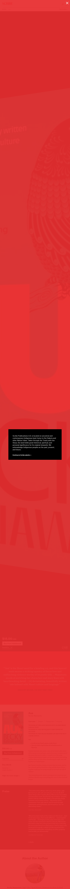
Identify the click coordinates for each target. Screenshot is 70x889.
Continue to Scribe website (21, 455)
